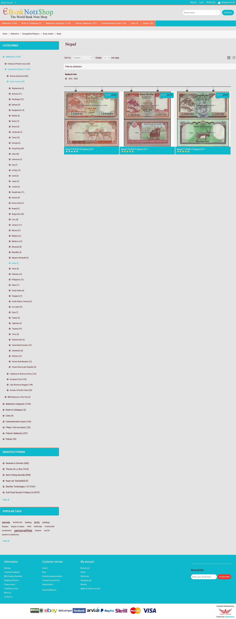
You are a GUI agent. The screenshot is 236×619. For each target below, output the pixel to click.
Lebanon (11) (17, 225)
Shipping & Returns (11, 580)
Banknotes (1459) (9, 23)
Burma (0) (15, 127)
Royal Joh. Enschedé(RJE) (17, 481)
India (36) (15, 154)
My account (85, 568)
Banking (28, 522)
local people (49, 526)
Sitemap (7, 568)
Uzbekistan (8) (17, 351)
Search (45, 568)
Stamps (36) (148, 23)
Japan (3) (15, 181)
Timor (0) (15, 334)
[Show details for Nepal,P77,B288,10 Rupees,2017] (202, 119)
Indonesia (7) (17, 159)
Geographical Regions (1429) (19, 69)
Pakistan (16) (17, 274)
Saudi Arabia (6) (18, 290)
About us (7, 593)
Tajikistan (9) (17, 323)
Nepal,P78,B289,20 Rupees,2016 (79, 149)
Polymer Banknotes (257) (86, 23)
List (233, 58)
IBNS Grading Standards (13, 576)
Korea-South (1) (18, 203)
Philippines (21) (18, 279)
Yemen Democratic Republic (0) (24, 367)
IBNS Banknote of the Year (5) (19, 397)
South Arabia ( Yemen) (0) (22, 301)
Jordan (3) (16, 187)
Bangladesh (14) (18, 110)
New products (47, 584)
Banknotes (15, 34)
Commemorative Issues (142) (113, 23)
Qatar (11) (15, 285)
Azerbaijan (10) (18, 99)
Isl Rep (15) (16, 170)
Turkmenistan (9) (18, 340)
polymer (38, 530)
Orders (83, 572)
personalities (23, 531)
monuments (7, 530)
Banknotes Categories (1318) (58, 23)
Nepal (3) (15, 263)
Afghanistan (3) (18, 88)
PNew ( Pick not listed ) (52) (18, 427)
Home (5, 34)
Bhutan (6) (16, 116)
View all (6, 499)
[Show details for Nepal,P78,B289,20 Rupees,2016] (91, 119)
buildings (46, 522)
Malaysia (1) (16, 236)
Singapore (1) (17, 296)
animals (6, 522)
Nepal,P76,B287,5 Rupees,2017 (134, 149)
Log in (201, 2)
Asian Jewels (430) (17, 81)
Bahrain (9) (16, 105)
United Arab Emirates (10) (22, 345)
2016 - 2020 (73, 78)
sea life (47, 530)
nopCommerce (229, 617)
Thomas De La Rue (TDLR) (17, 469)
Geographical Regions (30, 34)
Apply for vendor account (90, 588)
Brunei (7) (15, 121)
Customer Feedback (12, 572)
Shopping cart (86, 580)
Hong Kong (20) (18, 148)
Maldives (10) (17, 241)
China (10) (16, 137)
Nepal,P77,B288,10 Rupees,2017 (191, 149)
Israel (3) (15, 176)
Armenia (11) (17, 94)
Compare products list (51, 580)
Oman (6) (15, 269)
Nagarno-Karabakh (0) (20, 258)
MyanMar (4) (16, 252)
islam (29, 526)
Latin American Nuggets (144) (21, 385)
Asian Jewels (48, 34)
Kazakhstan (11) (18, 192)
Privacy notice (9, 584)
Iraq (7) (14, 165)
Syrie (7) (15, 312)
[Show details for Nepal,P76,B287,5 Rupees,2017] (147, 119)
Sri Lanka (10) (17, 307)
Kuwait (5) (16, 208)
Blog (44, 572)
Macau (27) (16, 230)
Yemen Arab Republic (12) (22, 361)
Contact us (8, 597)
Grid (228, 58)
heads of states (17, 526)
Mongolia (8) (17, 247)
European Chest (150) (18, 379)
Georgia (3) (16, 143)
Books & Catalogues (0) (31, 23)
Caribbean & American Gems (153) (23, 374)
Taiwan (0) (16, 318)
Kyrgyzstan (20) (18, 214)
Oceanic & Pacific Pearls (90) (21, 390)
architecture (17, 522)
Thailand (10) (17, 329)
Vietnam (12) (17, 356)
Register (193, 2)
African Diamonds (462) (19, 76)
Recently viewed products (52, 576)
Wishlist (84, 584)
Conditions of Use (11, 588)
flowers (5, 526)
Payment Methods (49, 590)
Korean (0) (16, 198)
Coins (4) (134, 23)
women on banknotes (10, 534)
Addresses (85, 576)
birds (37, 522)
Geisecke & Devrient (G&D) (17, 463)
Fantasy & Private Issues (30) (19, 64)
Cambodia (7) (17, 132)
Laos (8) (15, 219)
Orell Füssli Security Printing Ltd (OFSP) (23, 492)
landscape (38, 526)
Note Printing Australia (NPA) (18, 475)
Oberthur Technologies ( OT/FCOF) (20, 486)
